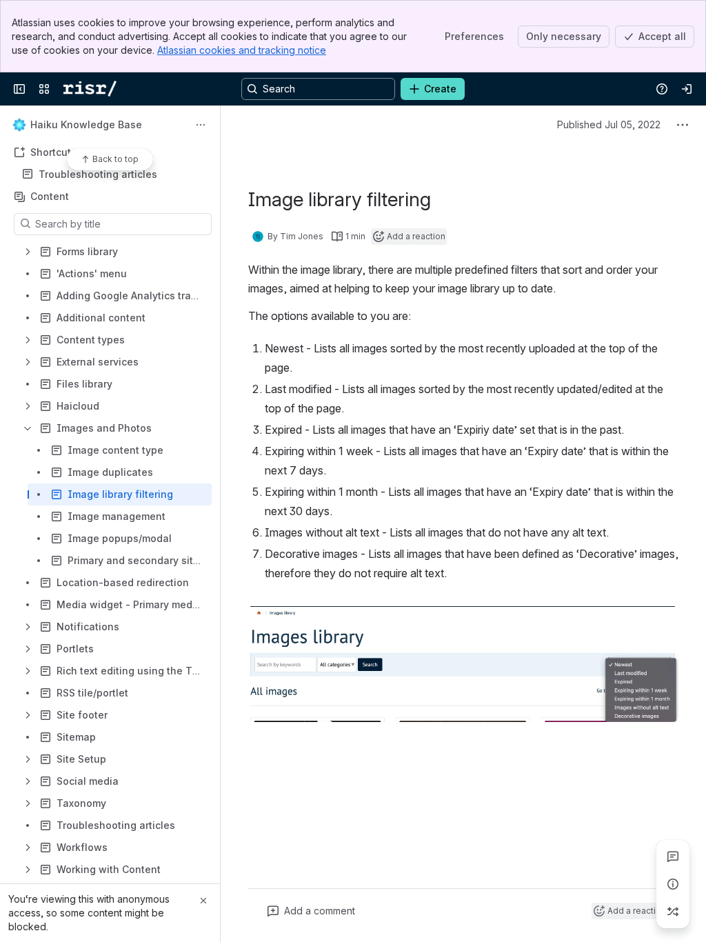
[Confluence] (90, 89)
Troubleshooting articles (98, 174)
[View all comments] (673, 856)
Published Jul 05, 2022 (608, 124)
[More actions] (200, 125)
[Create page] (673, 912)
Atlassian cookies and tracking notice (241, 50)
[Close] (203, 900)
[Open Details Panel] (673, 884)
